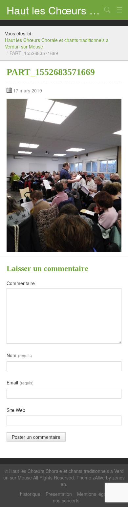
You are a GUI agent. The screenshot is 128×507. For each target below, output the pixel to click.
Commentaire (21, 283)
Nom (19, 355)
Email (20, 382)
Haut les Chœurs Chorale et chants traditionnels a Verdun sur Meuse (54, 9)
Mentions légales (94, 494)
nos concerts (66, 500)
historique (30, 494)
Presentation (59, 494)
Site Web (16, 410)
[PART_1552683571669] (64, 174)
